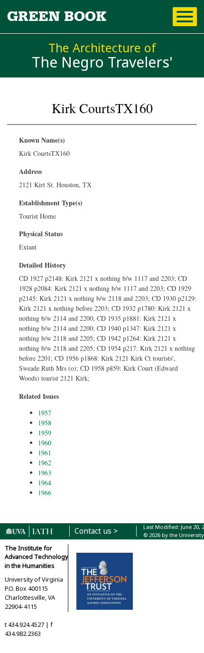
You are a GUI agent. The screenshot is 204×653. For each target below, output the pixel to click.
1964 (44, 482)
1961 (44, 452)
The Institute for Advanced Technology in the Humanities (36, 557)
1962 (44, 462)
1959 (44, 432)
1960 (44, 442)
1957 (44, 412)
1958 (44, 422)
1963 (44, 472)
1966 (44, 492)
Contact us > (96, 531)
